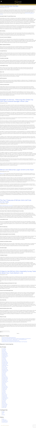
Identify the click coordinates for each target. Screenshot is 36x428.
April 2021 (4, 392)
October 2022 (4, 380)
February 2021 (4, 394)
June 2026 (4, 349)
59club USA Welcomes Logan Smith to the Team (17, 170)
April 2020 (4, 402)
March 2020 (4, 403)
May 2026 (3, 350)
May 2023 (4, 373)
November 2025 (5, 353)
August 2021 (4, 389)
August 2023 (4, 371)
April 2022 (4, 384)
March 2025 (4, 360)
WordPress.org (4, 422)
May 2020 (4, 401)
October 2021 (4, 388)
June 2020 (4, 400)
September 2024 (5, 365)
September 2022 (5, 381)
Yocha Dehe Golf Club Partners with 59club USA (10, 340)
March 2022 (4, 385)
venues (3, 414)
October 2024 (4, 364)
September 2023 (5, 370)
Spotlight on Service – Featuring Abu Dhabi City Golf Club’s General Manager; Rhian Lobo (16, 100)
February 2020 (4, 404)
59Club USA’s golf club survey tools (6, 205)
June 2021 (4, 391)
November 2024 (5, 363)
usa (2, 413)
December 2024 (5, 362)
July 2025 (4, 358)
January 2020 (4, 405)
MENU (18, 4)
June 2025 (4, 359)
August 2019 (4, 406)
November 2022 (5, 379)
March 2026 (4, 351)
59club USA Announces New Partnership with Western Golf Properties (14, 341)
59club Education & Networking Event (9, 337)
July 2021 (3, 390)
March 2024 (4, 366)
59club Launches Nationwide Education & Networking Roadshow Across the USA (16, 338)
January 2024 (4, 368)
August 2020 (4, 399)
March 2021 (4, 393)
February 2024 (4, 367)
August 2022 (4, 382)
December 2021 (5, 387)
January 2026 (4, 352)
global (3, 412)
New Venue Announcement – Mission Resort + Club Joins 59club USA (14, 339)
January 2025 (4, 361)
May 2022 (4, 383)
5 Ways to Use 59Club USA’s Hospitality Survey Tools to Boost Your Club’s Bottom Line (18, 272)
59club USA (2, 173)
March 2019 (4, 407)
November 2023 (5, 369)
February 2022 (4, 386)
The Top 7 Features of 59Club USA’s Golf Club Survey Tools (15, 201)
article (3, 411)
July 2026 (4, 348)
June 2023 (4, 372)
